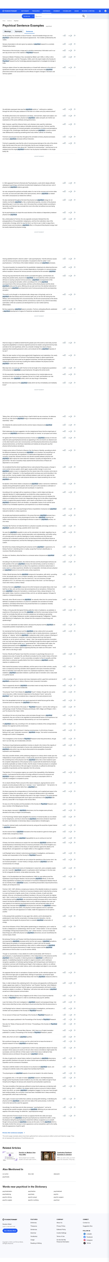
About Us (59, 1223)
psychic (56, 1194)
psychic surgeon (59, 1197)
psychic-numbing (33, 1200)
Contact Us (86, 1223)
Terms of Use (61, 1236)
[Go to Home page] (10, 11)
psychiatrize (31, 1191)
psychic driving (7, 1197)
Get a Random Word (10, 1231)
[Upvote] (65, 36)
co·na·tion (5, 1174)
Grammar (33, 1233)
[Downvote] (71, 36)
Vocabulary (33, 1236)
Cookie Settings (61, 1233)
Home (4, 20)
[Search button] (84, 16)
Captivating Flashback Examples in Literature (64, 1153)
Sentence (9, 20)
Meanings (8, 31)
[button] (100, 11)
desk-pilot (57, 1174)
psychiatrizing (7, 1194)
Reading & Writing (36, 1243)
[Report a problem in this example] (75, 36)
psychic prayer (32, 1197)
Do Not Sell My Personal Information (63, 1241)
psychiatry (31, 1194)
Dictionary (33, 1223)
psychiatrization (7, 1191)
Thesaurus (33, 1226)
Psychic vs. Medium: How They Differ (27, 1153)
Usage (32, 1240)
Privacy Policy (61, 1226)
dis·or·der (31, 1174)
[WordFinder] (105, 11)
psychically (6, 1177)
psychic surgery (7, 1200)
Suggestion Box (87, 1226)
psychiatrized (58, 1191)
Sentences (27, 16)
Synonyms (18, 31)
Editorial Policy (61, 1229)
